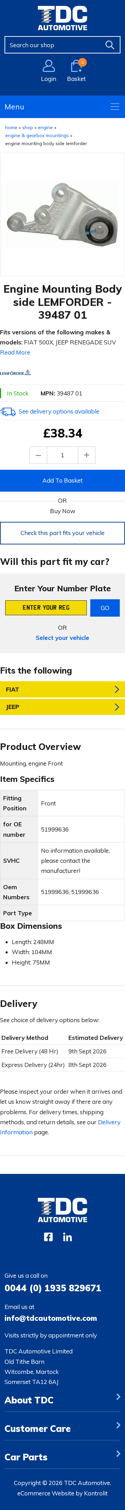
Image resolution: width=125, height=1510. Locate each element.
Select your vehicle (62, 637)
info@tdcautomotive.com (51, 1318)
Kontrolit (96, 1493)
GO (105, 607)
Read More (15, 352)
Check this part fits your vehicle (62, 532)
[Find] (110, 44)
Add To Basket (62, 480)
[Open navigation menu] (114, 106)
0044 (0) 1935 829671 (53, 1287)
